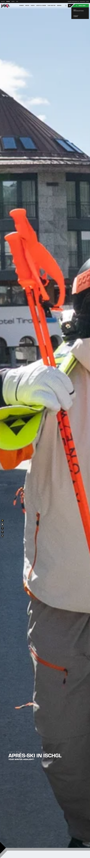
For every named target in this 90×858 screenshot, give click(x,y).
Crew (87, 1)
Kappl (13, 1)
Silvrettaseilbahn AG (73, 1)
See (17, 1)
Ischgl (8, 1)
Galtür (3, 1)
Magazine (82, 1)
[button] (66, 5)
